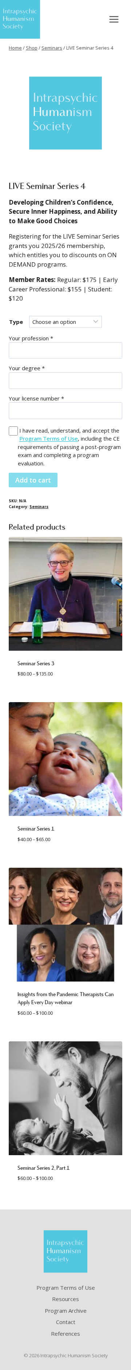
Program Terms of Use (48, 438)
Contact (65, 1322)
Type (16, 321)
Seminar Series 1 (35, 828)
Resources (65, 1299)
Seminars (38, 506)
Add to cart (33, 480)
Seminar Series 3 (35, 663)
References (65, 1333)
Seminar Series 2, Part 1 (43, 1168)
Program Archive (66, 1310)
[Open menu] (113, 19)
